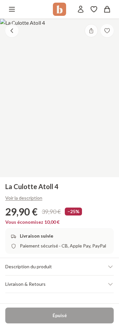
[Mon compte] (80, 9)
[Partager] (91, 30)
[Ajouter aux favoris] (107, 30)
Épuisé (60, 315)
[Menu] (12, 9)
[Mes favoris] (93, 9)
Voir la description (23, 198)
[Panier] (107, 9)
